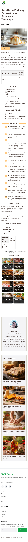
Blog (2, 501)
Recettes (5, 48)
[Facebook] (6, 486)
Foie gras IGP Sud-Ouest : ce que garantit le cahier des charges (12, 382)
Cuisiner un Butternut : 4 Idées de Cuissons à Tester (12, 407)
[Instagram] (2, 486)
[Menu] (25, 3)
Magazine (3, 499)
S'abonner (22, 530)
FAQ (2, 517)
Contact (3, 511)
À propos (3, 514)
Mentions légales (5, 509)
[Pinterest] (10, 486)
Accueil (3, 493)
